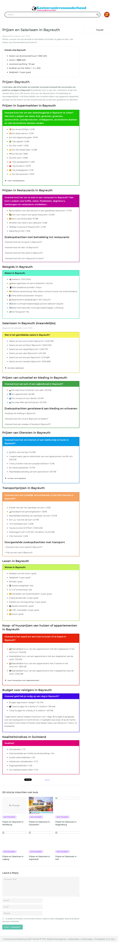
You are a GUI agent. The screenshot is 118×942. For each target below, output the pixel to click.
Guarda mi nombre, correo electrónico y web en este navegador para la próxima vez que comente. (40, 920)
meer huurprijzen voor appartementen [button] (23, 680)
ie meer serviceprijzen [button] (16, 478)
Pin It (47, 780)
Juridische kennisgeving (56, 939)
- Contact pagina (86, 939)
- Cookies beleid (72, 939)
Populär (100, 30)
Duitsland (9, 817)
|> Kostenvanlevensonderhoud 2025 (16, 939)
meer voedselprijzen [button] (16, 181)
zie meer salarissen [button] (15, 368)
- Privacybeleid (99, 939)
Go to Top (110, 939)
